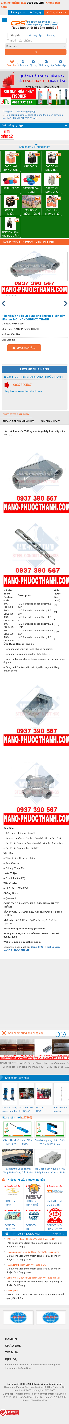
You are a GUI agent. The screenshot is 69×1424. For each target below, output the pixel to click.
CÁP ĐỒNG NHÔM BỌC (51, 168)
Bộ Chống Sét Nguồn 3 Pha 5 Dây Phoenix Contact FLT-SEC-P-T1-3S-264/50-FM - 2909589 (50, 1170)
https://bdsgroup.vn (30, 1405)
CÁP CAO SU (31, 166)
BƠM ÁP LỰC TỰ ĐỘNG (26, 1109)
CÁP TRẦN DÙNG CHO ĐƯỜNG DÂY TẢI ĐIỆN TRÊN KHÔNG (51, 190)
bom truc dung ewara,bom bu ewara (9, 1109)
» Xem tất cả (58, 1234)
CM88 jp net (12, 1290)
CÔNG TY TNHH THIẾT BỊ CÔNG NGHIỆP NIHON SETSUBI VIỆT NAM (33, 1203)
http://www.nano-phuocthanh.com (23, 391)
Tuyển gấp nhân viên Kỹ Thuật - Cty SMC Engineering (33, 1252)
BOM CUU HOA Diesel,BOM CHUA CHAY (42, 1109)
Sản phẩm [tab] (15, 35)
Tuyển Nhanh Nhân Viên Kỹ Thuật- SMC (26, 1265)
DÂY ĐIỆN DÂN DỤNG (31, 190)
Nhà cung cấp (46, 65)
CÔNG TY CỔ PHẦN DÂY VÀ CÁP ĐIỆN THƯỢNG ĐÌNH (54, 1227)
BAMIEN (11, 1339)
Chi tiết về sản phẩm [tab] (16, 414)
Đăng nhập (19, 12)
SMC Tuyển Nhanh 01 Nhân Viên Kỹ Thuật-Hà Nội (31, 1239)
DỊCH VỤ (11, 1359)
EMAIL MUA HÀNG (25, 348)
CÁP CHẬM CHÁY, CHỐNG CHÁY (11, 168)
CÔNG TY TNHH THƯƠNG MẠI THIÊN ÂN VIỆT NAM (12, 1203)
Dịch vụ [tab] (51, 35)
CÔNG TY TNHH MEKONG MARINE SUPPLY (31, 1227)
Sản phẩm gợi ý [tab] (50, 421)
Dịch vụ (33, 65)
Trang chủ (8, 111)
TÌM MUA (11, 1352)
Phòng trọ (13, 1405)
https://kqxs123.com (51, 1405)
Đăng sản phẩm (58, 12)
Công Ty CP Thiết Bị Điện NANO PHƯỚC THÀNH (34, 376)
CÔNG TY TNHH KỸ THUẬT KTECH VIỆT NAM (13, 1227)
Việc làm (11, 65)
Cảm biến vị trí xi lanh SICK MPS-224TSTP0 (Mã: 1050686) (17, 1142)
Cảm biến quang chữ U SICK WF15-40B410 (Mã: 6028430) (50, 1142)
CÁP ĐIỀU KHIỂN (10, 212)
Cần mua (23, 65)
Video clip (60, 65)
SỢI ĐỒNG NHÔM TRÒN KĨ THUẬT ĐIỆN (31, 212)
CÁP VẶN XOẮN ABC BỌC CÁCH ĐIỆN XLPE (10, 234)
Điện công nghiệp (26, 111)
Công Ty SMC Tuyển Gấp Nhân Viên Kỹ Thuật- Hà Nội (33, 1278)
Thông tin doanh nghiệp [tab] (18, 421)
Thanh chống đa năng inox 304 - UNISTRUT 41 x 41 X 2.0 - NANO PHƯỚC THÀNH (47, 1065)
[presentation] (57, 1034)
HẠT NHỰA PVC (10, 188)
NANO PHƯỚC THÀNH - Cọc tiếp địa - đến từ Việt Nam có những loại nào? (12, 1065)
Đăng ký (37, 12)
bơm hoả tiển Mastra (60, 1109)
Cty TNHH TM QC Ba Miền (54, 1203)
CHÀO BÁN (13, 1345)
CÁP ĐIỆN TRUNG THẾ (52, 212)
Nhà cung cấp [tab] (34, 35)
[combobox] (35, 46)
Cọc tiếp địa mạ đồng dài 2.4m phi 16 (30, 1065)
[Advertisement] (34, 993)
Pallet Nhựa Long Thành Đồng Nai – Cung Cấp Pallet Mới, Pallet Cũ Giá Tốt (18, 1170)
